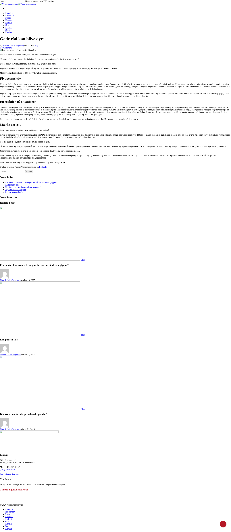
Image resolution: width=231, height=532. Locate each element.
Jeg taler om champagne (15, 189)
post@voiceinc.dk (7, 469)
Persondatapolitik (7, 500)
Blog (7, 30)
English (8, 32)
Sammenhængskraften (14, 192)
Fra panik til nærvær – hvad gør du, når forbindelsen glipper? (31, 182)
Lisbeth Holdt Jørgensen (13, 45)
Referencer (10, 15)
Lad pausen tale (12, 185)
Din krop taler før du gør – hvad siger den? (23, 187)
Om (7, 25)
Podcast (8, 23)
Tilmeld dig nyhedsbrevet (14, 489)
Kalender (9, 20)
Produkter (9, 13)
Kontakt (8, 27)
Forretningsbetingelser (9, 474)
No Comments (6, 48)
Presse (8, 18)
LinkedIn (43, 167)
